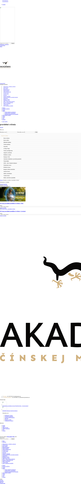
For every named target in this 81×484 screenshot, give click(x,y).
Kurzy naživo (6, 140)
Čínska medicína (7, 144)
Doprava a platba (8, 419)
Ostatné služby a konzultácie (10, 113)
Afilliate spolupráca (6, 428)
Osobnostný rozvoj (7, 165)
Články (3, 426)
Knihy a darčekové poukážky (9, 177)
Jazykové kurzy (7, 171)
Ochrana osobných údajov (10, 417)
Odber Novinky (5, 427)
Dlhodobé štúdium (7, 142)
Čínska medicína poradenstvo (10, 112)
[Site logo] (7, 42)
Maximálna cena (20, 132)
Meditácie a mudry (7, 154)
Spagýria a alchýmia (8, 152)
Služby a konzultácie (8, 173)
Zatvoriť (1, 127)
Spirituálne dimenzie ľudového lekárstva (9, 410)
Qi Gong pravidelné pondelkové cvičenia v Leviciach (13, 211)
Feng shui (5, 146)
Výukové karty (7, 175)
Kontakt (3, 430)
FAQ (3, 429)
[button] (3, 207)
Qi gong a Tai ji (7, 156)
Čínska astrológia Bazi (8, 150)
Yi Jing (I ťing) (7, 148)
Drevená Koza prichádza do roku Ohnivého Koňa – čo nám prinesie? (15, 405)
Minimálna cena (3, 132)
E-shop (3, 425)
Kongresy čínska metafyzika (9, 169)
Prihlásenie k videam (9, 415)
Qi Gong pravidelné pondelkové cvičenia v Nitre (11, 203)
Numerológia (6, 161)
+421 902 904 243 (5, 1)
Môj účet (6, 418)
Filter (36, 132)
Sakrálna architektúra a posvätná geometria (12, 158)
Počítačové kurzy (7, 167)
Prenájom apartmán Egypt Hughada (11, 114)
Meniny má (12, 2)
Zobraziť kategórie (3, 184)
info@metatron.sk (5, 0)
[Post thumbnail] (4, 404)
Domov (1, 180)
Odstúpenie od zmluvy (9, 420)
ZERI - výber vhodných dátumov (10, 163)
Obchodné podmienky (9, 416)
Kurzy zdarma (6, 138)
